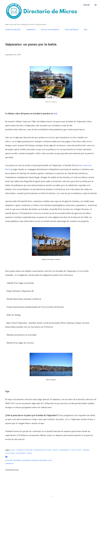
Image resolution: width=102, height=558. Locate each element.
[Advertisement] (51, 538)
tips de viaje (76, 450)
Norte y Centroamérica (50, 29)
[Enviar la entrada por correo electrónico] (6, 457)
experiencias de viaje (42, 450)
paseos (55, 450)
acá (55, 113)
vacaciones (10, 453)
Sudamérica (30, 29)
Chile (13, 450)
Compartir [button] (9, 463)
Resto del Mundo (71, 29)
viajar (29, 453)
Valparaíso (21, 453)
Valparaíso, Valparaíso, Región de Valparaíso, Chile (32, 460)
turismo (86, 450)
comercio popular (24, 450)
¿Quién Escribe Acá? (13, 29)
